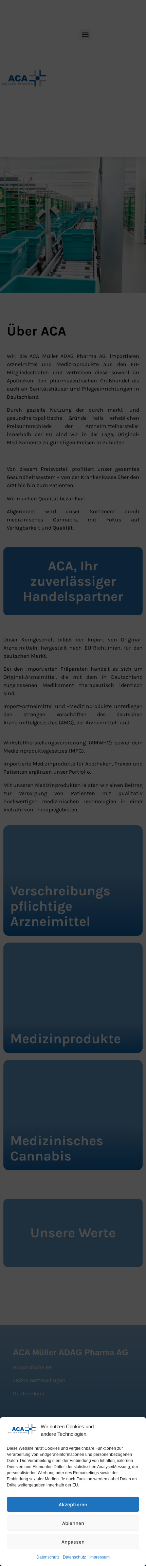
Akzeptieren (73, 1504)
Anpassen (73, 1542)
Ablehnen (73, 1523)
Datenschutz (47, 1557)
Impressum (99, 1557)
